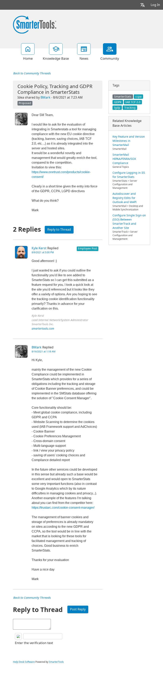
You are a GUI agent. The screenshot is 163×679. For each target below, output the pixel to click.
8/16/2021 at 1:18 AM (43, 351)
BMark (45, 97)
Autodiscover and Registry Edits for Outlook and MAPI (125, 198)
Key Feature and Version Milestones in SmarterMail (129, 141)
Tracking (130, 107)
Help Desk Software (24, 662)
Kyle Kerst (39, 248)
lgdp (117, 107)
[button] (142, 5)
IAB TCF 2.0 (132, 102)
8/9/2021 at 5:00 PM (43, 252)
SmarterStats (122, 96)
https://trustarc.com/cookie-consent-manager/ (63, 507)
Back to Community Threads (32, 73)
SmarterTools (56, 662)
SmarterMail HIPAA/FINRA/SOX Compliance (124, 159)
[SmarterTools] (34, 24)
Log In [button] (155, 5)
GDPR (117, 102)
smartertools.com (43, 328)
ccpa (138, 96)
